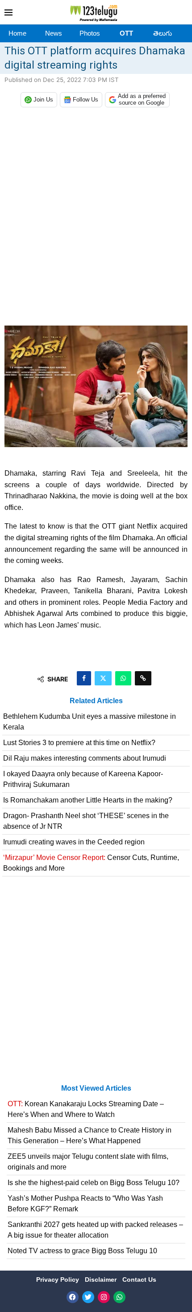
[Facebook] (73, 1297)
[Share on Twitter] (103, 678)
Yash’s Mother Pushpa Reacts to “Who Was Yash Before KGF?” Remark (85, 1203)
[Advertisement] (96, 218)
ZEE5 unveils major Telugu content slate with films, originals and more (88, 1162)
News (53, 33)
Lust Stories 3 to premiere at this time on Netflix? (79, 742)
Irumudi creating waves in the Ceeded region (74, 842)
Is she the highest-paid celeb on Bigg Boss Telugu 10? (93, 1182)
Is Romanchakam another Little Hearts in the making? (87, 800)
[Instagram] (104, 1297)
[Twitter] (88, 1297)
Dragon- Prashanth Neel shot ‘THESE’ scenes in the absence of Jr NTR (86, 821)
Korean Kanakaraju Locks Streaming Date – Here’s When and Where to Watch (86, 1109)
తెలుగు (162, 33)
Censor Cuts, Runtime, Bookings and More (91, 863)
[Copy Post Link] (143, 678)
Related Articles (96, 701)
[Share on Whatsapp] (123, 678)
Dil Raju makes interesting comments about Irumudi (84, 758)
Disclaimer (101, 1279)
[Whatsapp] (119, 1297)
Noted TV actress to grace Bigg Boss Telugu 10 (82, 1251)
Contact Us (139, 1279)
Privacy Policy (58, 1279)
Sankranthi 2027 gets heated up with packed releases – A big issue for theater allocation (95, 1230)
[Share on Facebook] (84, 678)
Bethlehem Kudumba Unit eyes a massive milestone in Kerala (89, 722)
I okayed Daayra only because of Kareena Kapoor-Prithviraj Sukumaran (83, 779)
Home (17, 33)
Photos (89, 33)
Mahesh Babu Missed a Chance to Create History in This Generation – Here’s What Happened (89, 1135)
